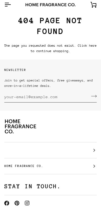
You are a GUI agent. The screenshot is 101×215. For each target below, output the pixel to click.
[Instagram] (27, 203)
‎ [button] (50, 150)
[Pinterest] (17, 203)
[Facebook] (6, 203)
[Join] (92, 96)
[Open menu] (12, 4)
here (93, 45)
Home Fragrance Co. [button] (23, 166)
